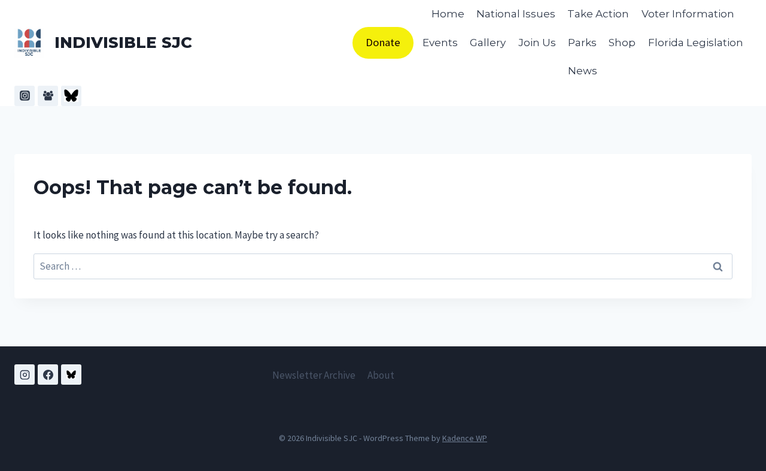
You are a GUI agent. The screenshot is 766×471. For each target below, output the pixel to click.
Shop (622, 43)
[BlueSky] (71, 96)
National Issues (515, 14)
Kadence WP (464, 438)
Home (447, 14)
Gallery (488, 43)
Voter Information (688, 14)
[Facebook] (48, 374)
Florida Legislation (695, 43)
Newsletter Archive (313, 375)
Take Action (598, 14)
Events (440, 43)
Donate (383, 42)
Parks (582, 43)
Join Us (537, 43)
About (380, 375)
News (582, 71)
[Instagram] (24, 96)
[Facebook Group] (48, 96)
